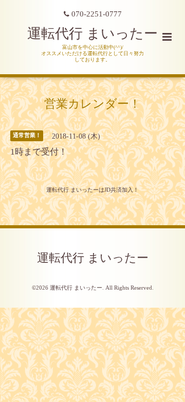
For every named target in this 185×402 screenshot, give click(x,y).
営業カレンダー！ (92, 103)
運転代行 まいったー (92, 33)
